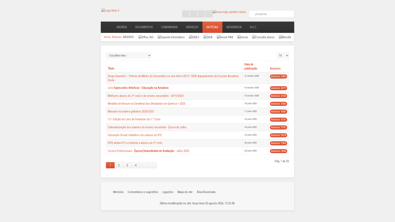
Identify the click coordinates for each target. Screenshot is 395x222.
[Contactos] (267, 27)
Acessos (275, 68)
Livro (138, 87)
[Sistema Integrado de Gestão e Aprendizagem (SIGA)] (208, 37)
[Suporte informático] (171, 37)
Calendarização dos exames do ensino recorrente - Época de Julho (147, 127)
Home (107, 37)
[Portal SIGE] (194, 37)
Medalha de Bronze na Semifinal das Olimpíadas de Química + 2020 (146, 103)
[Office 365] (145, 37)
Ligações (168, 192)
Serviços (192, 27)
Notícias (212, 27)
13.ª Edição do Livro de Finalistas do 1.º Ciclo (134, 119)
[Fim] (152, 165)
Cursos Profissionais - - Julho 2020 (148, 151)
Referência (234, 27)
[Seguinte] (144, 165)
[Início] (106, 27)
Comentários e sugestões (143, 192)
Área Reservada (206, 192)
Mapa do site (185, 192)
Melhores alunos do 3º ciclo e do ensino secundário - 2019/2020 (146, 95)
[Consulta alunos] (263, 37)
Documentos (144, 27)
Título (111, 68)
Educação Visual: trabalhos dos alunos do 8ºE (135, 135)
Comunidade (169, 27)
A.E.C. (253, 27)
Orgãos (121, 27)
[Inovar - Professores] (242, 37)
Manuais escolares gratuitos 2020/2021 (131, 111)
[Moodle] (285, 37)
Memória (118, 192)
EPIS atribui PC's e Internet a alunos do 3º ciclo (135, 143)
